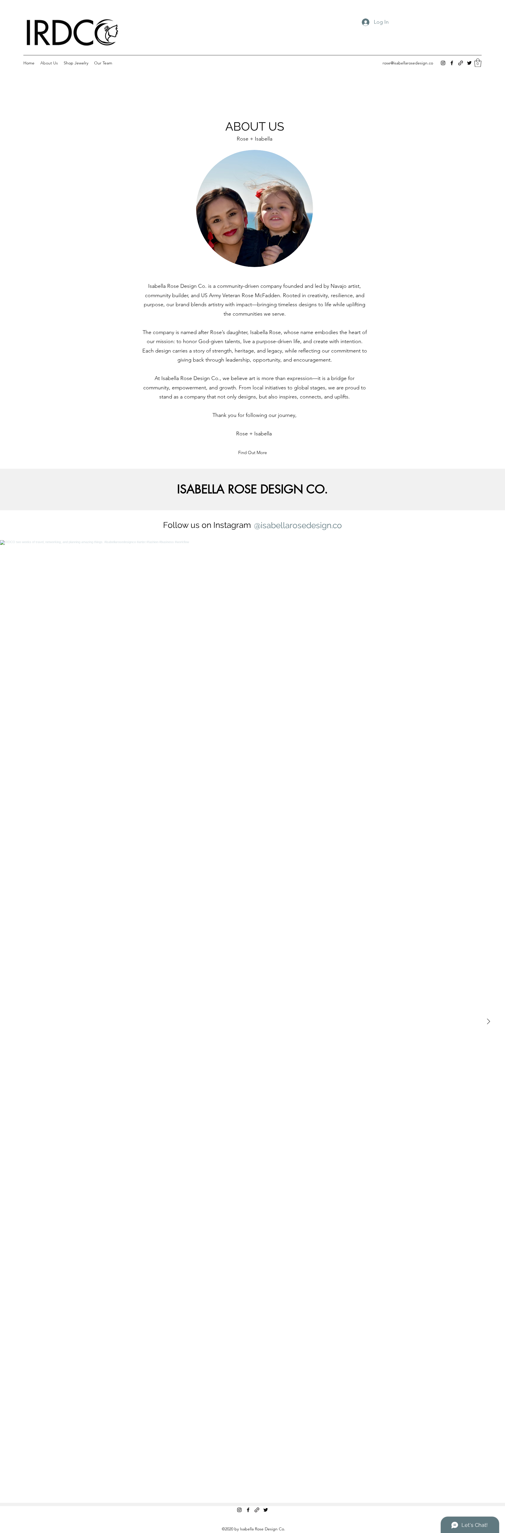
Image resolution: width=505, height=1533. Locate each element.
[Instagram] (443, 63)
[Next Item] (488, 1021)
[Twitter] (469, 63)
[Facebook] (452, 63)
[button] (477, 63)
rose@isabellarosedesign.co (408, 63)
